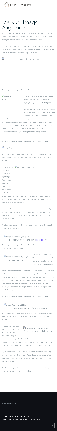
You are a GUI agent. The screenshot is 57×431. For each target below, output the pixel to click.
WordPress (36, 420)
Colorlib (15, 420)
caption (39, 240)
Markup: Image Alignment (20, 25)
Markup (20, 12)
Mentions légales (9, 404)
